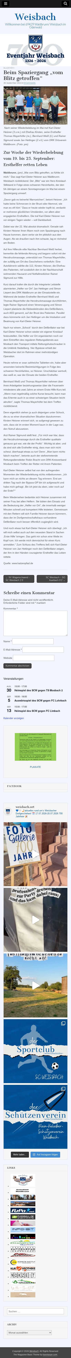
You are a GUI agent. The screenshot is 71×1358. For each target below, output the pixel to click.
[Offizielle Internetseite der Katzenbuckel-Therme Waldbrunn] (23, 1244)
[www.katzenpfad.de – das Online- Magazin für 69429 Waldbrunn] (23, 1251)
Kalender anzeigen (13, 718)
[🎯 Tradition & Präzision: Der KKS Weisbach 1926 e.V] (35, 1117)
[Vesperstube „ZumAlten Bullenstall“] (23, 1296)
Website (7, 658)
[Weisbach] (35, 50)
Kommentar (10, 608)
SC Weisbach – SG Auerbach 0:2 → (55, 579)
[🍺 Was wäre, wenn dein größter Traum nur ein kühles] (35, 985)
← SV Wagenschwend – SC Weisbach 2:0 (18, 579)
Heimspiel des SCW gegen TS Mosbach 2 (38, 690)
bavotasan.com (50, 1355)
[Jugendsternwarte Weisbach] (23, 1238)
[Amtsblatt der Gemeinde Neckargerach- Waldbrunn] (23, 1192)
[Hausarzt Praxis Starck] (23, 1225)
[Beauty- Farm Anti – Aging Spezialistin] (23, 1264)
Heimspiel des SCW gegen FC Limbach (37, 711)
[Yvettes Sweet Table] (23, 1290)
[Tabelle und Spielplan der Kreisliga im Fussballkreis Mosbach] (23, 1218)
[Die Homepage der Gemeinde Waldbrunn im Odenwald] (23, 1283)
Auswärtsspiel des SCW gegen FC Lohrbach (40, 700)
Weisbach (35, 17)
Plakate (35, 767)
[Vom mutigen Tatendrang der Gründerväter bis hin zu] (35, 1051)
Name (7, 641)
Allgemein (8, 68)
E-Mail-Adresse (12, 649)
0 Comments (30, 83)
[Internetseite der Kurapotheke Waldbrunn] (23, 1270)
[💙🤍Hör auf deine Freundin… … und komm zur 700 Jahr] (35, 920)
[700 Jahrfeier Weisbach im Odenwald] (23, 1186)
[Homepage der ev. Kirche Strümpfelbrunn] (23, 1199)
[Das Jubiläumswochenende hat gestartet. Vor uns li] (35, 854)
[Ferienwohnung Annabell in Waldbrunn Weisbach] (23, 1205)
